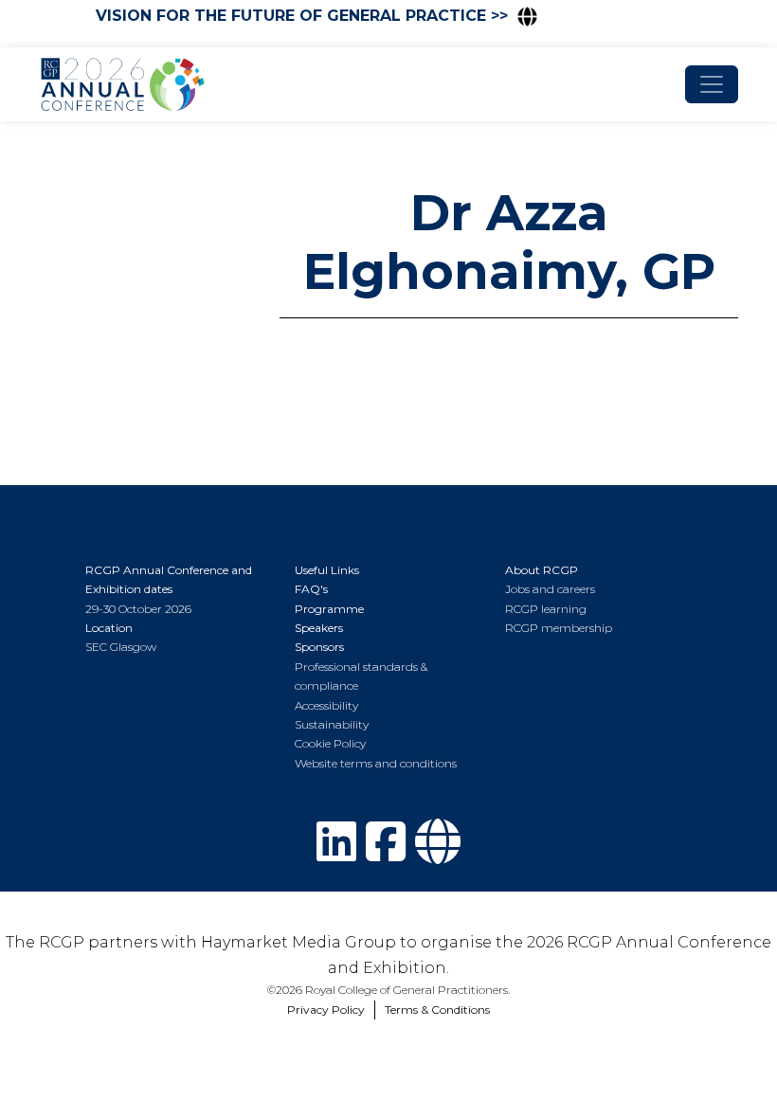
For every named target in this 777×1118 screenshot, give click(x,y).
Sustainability (332, 724)
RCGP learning (546, 609)
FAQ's (311, 589)
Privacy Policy (326, 1009)
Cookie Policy (330, 743)
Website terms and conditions (376, 763)
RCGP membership (558, 628)
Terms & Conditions (437, 1009)
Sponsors (319, 647)
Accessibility (326, 705)
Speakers (319, 628)
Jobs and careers (550, 589)
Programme (329, 609)
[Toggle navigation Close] (711, 84)
